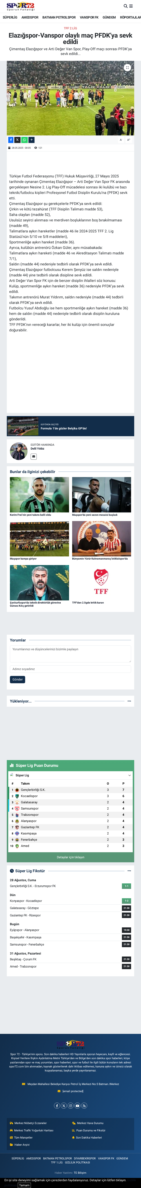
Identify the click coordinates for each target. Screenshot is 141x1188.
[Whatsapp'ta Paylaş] (24, 140)
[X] (64, 1106)
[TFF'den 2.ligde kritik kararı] (101, 582)
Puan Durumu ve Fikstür (90, 1130)
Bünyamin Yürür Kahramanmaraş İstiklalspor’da (100, 558)
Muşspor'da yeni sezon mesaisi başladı (95, 514)
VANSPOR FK (89, 17)
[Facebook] (57, 1106)
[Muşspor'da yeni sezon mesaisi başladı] (101, 494)
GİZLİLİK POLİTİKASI (77, 1162)
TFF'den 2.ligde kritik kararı (88, 602)
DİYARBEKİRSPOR (85, 1158)
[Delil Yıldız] (19, 451)
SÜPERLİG (10, 17)
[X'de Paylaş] (17, 140)
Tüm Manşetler (23, 1137)
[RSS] (84, 1106)
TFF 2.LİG (70, 28)
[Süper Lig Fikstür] (129, 871)
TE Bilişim (80, 1172)
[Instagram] (71, 1106)
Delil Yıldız (37, 448)
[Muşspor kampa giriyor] (39, 538)
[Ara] (126, 6)
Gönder (17, 679)
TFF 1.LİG (57, 1162)
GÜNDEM (109, 17)
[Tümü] (129, 701)
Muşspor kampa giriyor (23, 558)
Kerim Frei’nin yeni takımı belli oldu (30, 514)
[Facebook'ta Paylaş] (10, 140)
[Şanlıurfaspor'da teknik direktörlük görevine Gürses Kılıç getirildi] (39, 582)
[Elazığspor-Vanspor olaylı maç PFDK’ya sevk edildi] (70, 98)
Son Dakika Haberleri (89, 1137)
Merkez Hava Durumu (90, 1123)
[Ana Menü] (131, 6)
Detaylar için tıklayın (70, 857)
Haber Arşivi (22, 1144)
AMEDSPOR (29, 17)
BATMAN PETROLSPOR (58, 17)
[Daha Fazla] (31, 140)
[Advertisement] (70, 733)
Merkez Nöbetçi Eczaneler (31, 1123)
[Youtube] (77, 1106)
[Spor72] (20, 6)
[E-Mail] (34, 457)
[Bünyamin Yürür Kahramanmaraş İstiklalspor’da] (101, 538)
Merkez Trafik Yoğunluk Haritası (33, 1130)
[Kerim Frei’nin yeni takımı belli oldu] (39, 494)
